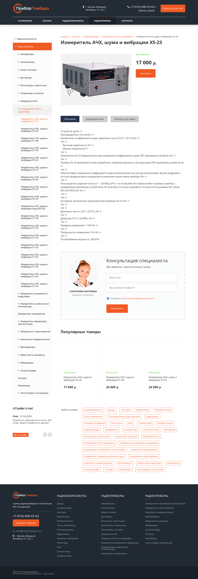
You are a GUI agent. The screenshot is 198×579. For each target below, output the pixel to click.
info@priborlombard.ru (29, 531)
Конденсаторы (165, 423)
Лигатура (125, 409)
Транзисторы (145, 423)
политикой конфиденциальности (137, 298)
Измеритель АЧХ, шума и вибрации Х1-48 (34, 139)
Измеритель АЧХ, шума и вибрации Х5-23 (34, 120)
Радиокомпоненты (72, 20)
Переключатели (163, 409)
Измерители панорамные (31, 313)
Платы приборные (93, 416)
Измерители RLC (29, 101)
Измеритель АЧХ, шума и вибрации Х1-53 (34, 246)
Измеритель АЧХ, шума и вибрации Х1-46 (34, 265)
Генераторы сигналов (31, 93)
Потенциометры (65, 530)
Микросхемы (142, 409)
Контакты (127, 20)
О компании (25, 20)
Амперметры (27, 54)
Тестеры (22, 378)
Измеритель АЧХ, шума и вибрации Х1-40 (34, 284)
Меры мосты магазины (32, 354)
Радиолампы (152, 416)
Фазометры (24, 385)
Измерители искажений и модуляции (33, 295)
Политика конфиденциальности (27, 573)
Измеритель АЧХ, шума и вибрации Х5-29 (34, 197)
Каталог (47, 20)
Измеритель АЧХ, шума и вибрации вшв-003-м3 (34, 207)
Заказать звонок (146, 10)
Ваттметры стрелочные (113, 521)
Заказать (145, 73)
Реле (130, 423)
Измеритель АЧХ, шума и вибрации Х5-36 (34, 178)
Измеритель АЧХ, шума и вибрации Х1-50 (34, 255)
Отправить (117, 308)
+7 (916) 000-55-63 (142, 7)
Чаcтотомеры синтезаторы (34, 392)
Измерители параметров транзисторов (32, 322)
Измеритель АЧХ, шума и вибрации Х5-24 (34, 129)
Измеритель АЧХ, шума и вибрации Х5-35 (34, 187)
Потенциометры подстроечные (124, 416)
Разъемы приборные (94, 423)
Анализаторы (27, 61)
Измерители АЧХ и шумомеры (29, 110)
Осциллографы (28, 370)
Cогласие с (132, 298)
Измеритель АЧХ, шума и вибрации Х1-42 (34, 275)
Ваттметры (26, 77)
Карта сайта (48, 573)
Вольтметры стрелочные (33, 85)
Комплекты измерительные (35, 339)
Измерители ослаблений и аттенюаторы (33, 305)
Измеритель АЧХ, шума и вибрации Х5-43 (34, 158)
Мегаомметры (27, 347)
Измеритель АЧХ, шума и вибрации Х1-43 (34, 149)
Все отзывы (20, 434)
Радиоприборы (102, 20)
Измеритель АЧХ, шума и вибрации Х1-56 (34, 217)
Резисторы (116, 423)
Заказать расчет (173, 8)
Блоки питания (28, 69)
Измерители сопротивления (35, 331)
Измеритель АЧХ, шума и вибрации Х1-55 (34, 226)
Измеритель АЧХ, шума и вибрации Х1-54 (34, 236)
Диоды (111, 409)
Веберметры (26, 362)
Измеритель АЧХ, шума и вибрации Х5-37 (34, 168)
